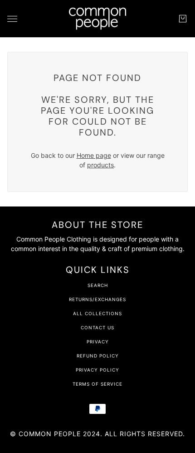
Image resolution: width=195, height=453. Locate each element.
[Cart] (183, 19)
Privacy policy (97, 369)
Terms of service (97, 384)
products (100, 165)
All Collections (97, 313)
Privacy (98, 341)
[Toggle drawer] (12, 19)
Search (98, 285)
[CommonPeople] (97, 18)
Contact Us (97, 327)
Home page (94, 155)
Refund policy (98, 355)
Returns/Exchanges (97, 299)
